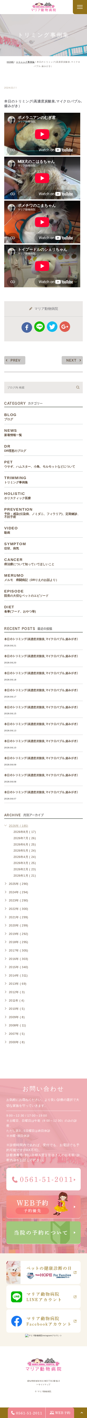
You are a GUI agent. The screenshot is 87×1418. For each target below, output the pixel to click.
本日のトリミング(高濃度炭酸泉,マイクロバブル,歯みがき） (42, 639)
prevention (42, 512)
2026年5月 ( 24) (25, 850)
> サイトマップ (43, 1385)
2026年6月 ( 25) (25, 844)
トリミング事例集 (25, 62)
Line (39, 326)
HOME (10, 62)
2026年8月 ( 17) (25, 832)
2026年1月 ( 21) (25, 875)
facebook (27, 327)
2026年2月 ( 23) (25, 869)
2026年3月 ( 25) (25, 863)
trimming (17, 78)
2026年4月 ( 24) (25, 857)
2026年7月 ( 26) (25, 838)
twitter (52, 326)
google (65, 326)
